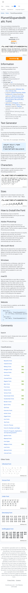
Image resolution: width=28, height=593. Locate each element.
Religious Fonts (8, 444)
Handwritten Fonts (9, 399)
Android (11, 91)
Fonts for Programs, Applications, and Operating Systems (13, 431)
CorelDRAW (8, 101)
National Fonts (8, 450)
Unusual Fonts (8, 378)
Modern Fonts (7, 401)
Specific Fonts (7, 435)
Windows (18, 89)
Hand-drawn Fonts (9, 396)
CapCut (18, 104)
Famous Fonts (7, 372)
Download (13, 58)
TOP (19, 6)
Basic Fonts (7, 384)
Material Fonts (8, 438)
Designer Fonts (8, 369)
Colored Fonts (7, 453)
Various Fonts (7, 393)
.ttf (11, 82)
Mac (23, 89)
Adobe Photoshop (16, 92)
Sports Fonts (7, 404)
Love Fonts (7, 447)
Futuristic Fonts (8, 410)
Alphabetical (10, 9)
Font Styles (7, 441)
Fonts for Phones (8, 425)
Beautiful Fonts (8, 361)
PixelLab (19, 106)
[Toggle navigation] (3, 2)
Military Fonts (7, 366)
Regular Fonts (7, 381)
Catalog (7, 6)
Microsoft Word (9, 99)
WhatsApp (8, 104)
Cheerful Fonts (8, 363)
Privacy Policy (11, 580)
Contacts (18, 580)
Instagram (15, 103)
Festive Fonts (7, 390)
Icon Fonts (6, 419)
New (13, 6)
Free (2, 6)
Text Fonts (6, 422)
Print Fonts (7, 387)
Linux (6, 91)
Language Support (20, 9)
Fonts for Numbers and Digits (12, 428)
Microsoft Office (19, 99)
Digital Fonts (7, 416)
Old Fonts (6, 407)
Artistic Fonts (7, 413)
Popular (3, 9)
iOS (15, 91)
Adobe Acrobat (16, 96)
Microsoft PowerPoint (17, 98)
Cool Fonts (7, 375)
